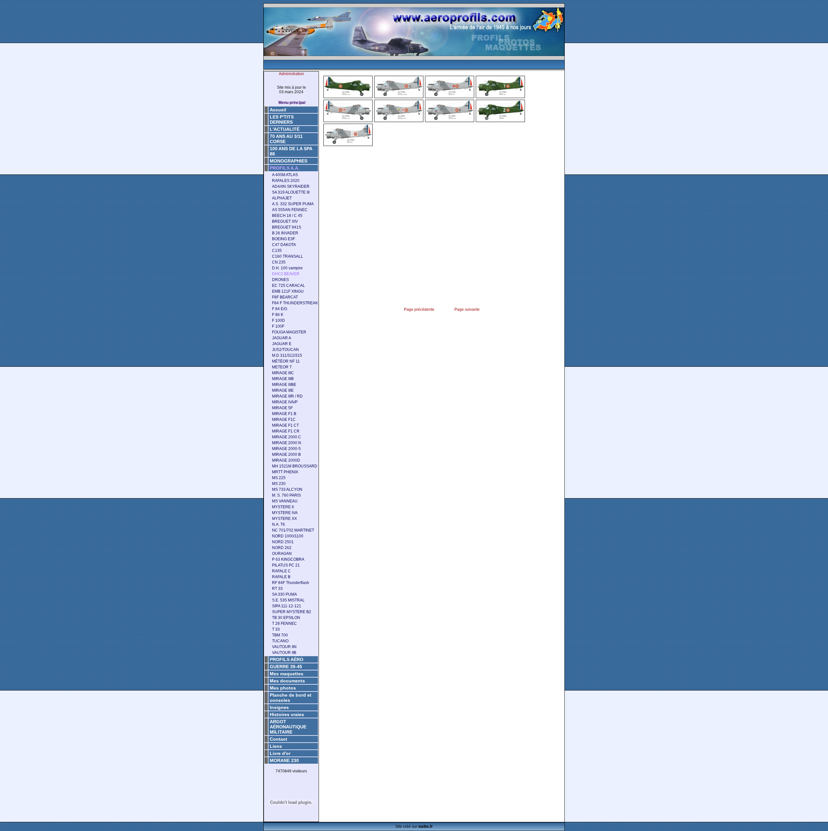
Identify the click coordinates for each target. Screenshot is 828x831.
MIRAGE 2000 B (286, 454)
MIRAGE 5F (282, 408)
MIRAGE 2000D (286, 460)
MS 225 (279, 478)
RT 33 (277, 588)
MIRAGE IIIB (283, 378)
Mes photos (283, 688)
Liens (276, 746)
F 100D (278, 320)
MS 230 (279, 483)
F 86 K (277, 314)
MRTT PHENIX (285, 472)
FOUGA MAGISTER (289, 332)
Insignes (279, 707)
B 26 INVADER (285, 233)
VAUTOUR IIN (284, 647)
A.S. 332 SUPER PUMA (293, 204)
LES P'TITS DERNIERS (282, 119)
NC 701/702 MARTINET (293, 530)
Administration (291, 74)
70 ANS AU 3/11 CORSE (286, 139)
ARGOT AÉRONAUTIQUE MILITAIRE (288, 727)
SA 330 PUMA (284, 594)
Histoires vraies (287, 714)
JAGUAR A (281, 338)
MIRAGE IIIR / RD (287, 396)
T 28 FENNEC (284, 623)
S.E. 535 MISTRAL (288, 600)
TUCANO (280, 641)
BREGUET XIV (285, 221)
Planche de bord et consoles (290, 697)
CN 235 (279, 262)
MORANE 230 (284, 760)
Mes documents (287, 680)
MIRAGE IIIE (283, 390)
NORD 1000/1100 (287, 536)
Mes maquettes (286, 673)
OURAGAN (282, 553)
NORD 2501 (283, 542)
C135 (277, 250)
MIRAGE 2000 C (286, 437)
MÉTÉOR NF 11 (286, 361)
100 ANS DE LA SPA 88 (291, 151)
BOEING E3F (283, 239)
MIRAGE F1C (284, 419)
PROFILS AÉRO (286, 659)
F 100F (278, 326)
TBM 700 (280, 635)
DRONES (280, 279)
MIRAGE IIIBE (284, 384)
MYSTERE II (283, 507)
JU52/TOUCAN (285, 349)
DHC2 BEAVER (286, 274)
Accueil (278, 109)
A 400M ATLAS (285, 175)
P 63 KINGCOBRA (288, 559)
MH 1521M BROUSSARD (294, 466)
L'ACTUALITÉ (285, 129)
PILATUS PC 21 (286, 565)
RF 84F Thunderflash (290, 582)
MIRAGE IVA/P (285, 402)
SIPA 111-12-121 (286, 606)
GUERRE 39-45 (286, 666)
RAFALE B (281, 577)
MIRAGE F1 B (284, 413)
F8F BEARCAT (285, 297)
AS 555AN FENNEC (290, 210)
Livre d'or (280, 753)
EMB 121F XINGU (288, 291)
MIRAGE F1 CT (285, 425)
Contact (278, 739)
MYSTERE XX (284, 518)
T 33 (276, 629)
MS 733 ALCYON (287, 489)
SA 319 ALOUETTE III (291, 192)
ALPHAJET (282, 198)
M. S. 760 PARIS (286, 495)
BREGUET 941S (286, 227)
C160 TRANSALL (287, 256)
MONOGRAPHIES (288, 160)
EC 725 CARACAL (288, 285)
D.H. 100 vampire (287, 268)
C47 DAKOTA (284, 244)
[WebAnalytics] (291, 781)
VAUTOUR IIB (284, 652)
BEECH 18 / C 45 (287, 215)
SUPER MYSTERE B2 (291, 612)
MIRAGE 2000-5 (286, 448)
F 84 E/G (279, 309)
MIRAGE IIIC (283, 373)
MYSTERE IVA (285, 513)
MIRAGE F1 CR (286, 431)
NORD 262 (281, 547)
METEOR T (282, 367)
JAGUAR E (281, 344)
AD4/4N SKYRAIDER (291, 186)
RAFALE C (281, 571)
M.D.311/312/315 (287, 355)
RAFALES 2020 (286, 180)
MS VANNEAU (285, 501)
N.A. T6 (278, 524)
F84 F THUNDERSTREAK (295, 303)
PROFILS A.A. (285, 168)
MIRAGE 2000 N (286, 443)
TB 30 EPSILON (286, 617)
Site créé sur (414, 826)
